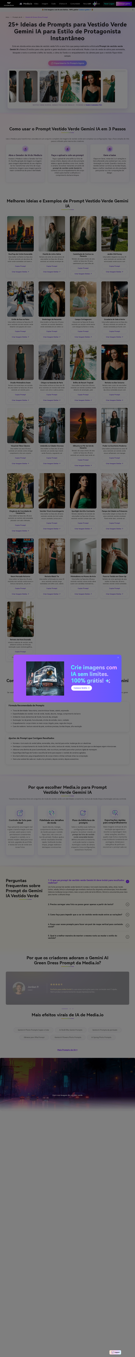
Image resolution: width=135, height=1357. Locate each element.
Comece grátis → (82, 688)
